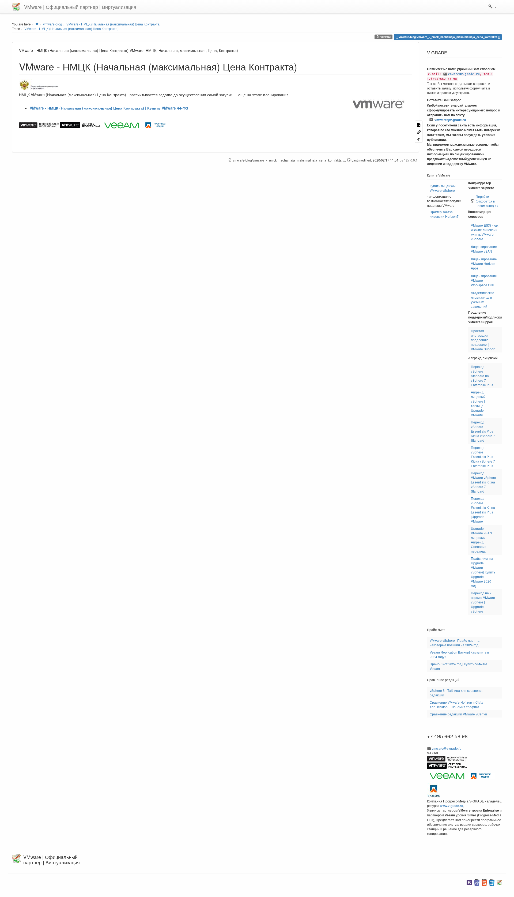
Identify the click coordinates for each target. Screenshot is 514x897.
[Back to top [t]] (418, 139)
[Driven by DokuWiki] (499, 882)
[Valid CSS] (491, 882)
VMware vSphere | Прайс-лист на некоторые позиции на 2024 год (454, 642)
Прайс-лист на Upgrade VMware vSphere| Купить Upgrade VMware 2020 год (483, 572)
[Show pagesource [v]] (418, 124)
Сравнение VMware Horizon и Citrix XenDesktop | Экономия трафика (456, 704)
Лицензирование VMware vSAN (484, 248)
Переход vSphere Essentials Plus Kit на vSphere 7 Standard (483, 431)
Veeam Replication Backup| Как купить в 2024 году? (459, 654)
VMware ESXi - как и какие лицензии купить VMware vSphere (484, 232)
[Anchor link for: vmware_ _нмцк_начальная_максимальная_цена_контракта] (302, 66)
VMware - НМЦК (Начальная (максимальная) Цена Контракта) (71, 28)
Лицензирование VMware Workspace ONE (484, 280)
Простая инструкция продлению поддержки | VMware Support (483, 339)
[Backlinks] (418, 131)
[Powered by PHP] (476, 882)
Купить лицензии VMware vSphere (443, 188)
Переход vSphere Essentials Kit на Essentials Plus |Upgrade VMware (483, 509)
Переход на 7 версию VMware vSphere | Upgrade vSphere (483, 602)
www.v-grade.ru (451, 805)
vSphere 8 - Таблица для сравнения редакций (456, 692)
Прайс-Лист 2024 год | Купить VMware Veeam (458, 666)
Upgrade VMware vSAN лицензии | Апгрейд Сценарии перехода (481, 539)
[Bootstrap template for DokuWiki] (469, 882)
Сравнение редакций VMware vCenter (458, 714)
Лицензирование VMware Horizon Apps (484, 263)
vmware (385, 37)
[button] (492, 6)
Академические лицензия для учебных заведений (482, 299)
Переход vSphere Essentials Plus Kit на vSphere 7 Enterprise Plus (483, 456)
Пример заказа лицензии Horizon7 (444, 214)
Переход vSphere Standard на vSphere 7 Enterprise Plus (482, 375)
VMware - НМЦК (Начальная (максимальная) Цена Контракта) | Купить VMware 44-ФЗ (109, 108)
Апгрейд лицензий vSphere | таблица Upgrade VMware (478, 403)
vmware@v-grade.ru (464, 74)
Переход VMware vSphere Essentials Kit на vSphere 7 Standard (483, 482)
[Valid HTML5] (484, 882)
